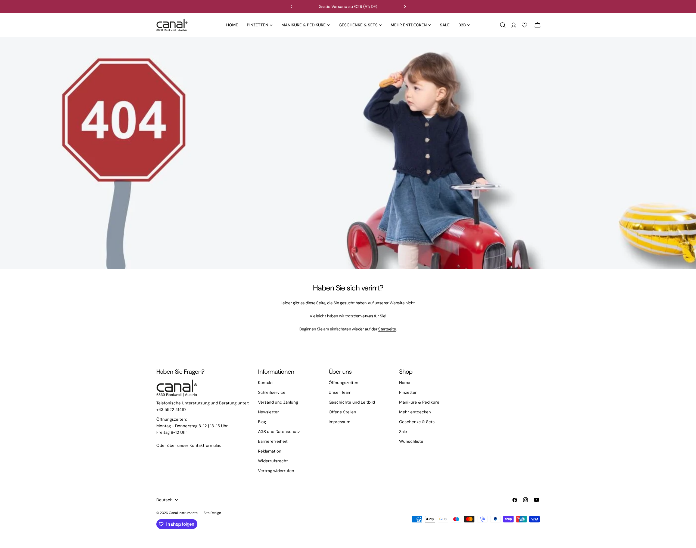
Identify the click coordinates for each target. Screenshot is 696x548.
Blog (262, 422)
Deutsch (164, 500)
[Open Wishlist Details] (524, 25)
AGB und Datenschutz (279, 431)
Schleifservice (271, 392)
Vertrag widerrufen (276, 470)
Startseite (387, 329)
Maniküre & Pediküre (419, 402)
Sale (403, 431)
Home (404, 382)
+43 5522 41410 (171, 409)
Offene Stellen (342, 412)
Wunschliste (411, 441)
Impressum (339, 422)
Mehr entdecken (415, 412)
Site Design (212, 513)
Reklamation (269, 451)
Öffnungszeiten (343, 382)
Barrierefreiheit (273, 441)
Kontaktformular (204, 445)
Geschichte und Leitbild (352, 402)
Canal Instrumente (183, 513)
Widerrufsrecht (273, 461)
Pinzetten (408, 392)
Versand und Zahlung (278, 402)
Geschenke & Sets (417, 422)
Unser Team (340, 392)
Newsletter (268, 412)
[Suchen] (502, 25)
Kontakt (265, 382)
